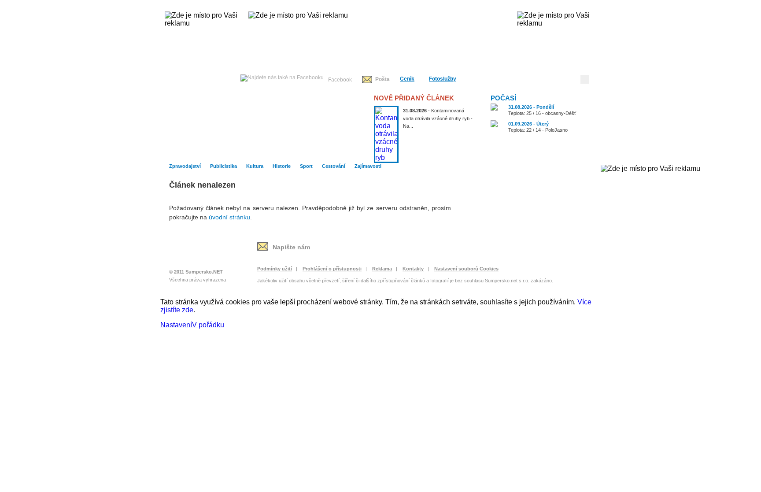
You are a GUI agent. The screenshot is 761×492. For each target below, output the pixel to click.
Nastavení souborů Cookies (466, 268)
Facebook (340, 80)
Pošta (382, 79)
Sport (462, 151)
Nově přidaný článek (414, 98)
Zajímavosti (569, 151)
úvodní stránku (229, 217)
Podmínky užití (274, 268)
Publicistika (300, 151)
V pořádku (208, 325)
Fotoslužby (442, 79)
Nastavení (176, 325)
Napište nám (291, 247)
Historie (408, 151)
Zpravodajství (247, 151)
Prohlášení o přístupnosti (332, 268)
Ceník (407, 79)
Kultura (354, 151)
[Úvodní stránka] (198, 252)
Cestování (515, 151)
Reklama (382, 268)
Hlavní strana (192, 151)
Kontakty (413, 268)
